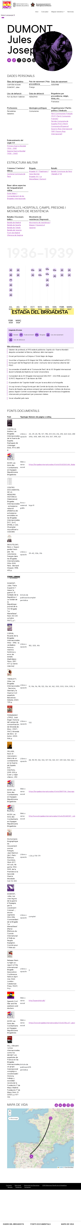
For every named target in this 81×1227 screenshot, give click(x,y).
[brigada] (33, 270)
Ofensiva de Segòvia (15, 235)
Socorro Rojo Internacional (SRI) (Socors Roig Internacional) (61, 131)
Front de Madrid (13, 233)
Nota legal (18, 1185)
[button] (31, 1156)
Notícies (70, 12)
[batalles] (11, 270)
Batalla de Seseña (14, 225)
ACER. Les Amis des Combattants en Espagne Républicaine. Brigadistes (12, 469)
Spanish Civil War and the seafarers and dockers (12, 1004)
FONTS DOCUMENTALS (40, 1224)
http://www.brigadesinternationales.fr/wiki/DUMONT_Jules (52, 816)
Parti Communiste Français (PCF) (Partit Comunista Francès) (62, 116)
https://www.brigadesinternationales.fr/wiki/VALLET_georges (53, 1023)
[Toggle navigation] (3, 17)
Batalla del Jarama (14, 230)
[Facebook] (24, 60)
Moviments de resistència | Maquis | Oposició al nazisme (39, 225)
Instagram (27, 1187)
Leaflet (61, 1167)
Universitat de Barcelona (31, 1185)
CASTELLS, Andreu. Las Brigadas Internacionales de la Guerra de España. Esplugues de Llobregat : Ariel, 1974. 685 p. (13, 439)
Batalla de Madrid (14, 223)
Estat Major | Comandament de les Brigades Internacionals (16, 196)
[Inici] (14, 5)
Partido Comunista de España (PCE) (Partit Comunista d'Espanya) (60, 123)
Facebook (19, 1187)
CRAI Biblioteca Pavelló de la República (54, 1185)
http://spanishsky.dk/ (37, 1000)
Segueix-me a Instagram (34, 60)
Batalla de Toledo (14, 228)
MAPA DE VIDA (67, 1224)
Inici (36, 12)
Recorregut (13, 1118)
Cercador (44, 12)
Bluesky (10, 1187)
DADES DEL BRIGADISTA (13, 1224)
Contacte (9, 1185)
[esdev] (11, 280)
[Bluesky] (29, 60)
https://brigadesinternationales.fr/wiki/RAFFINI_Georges (51, 791)
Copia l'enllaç (19, 60)
